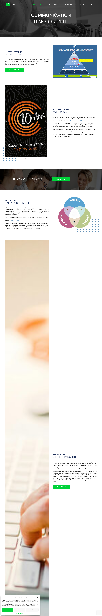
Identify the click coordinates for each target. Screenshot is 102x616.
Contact (90, 4)
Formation (56, 4)
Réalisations (81, 4)
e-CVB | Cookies (19, 613)
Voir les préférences (32, 610)
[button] (38, 597)
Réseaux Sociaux (15, 220)
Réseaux (47, 4)
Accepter (7, 610)
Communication (37, 4)
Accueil (27, 4)
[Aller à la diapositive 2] (25, 158)
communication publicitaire (76, 120)
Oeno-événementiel (68, 4)
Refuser (19, 610)
